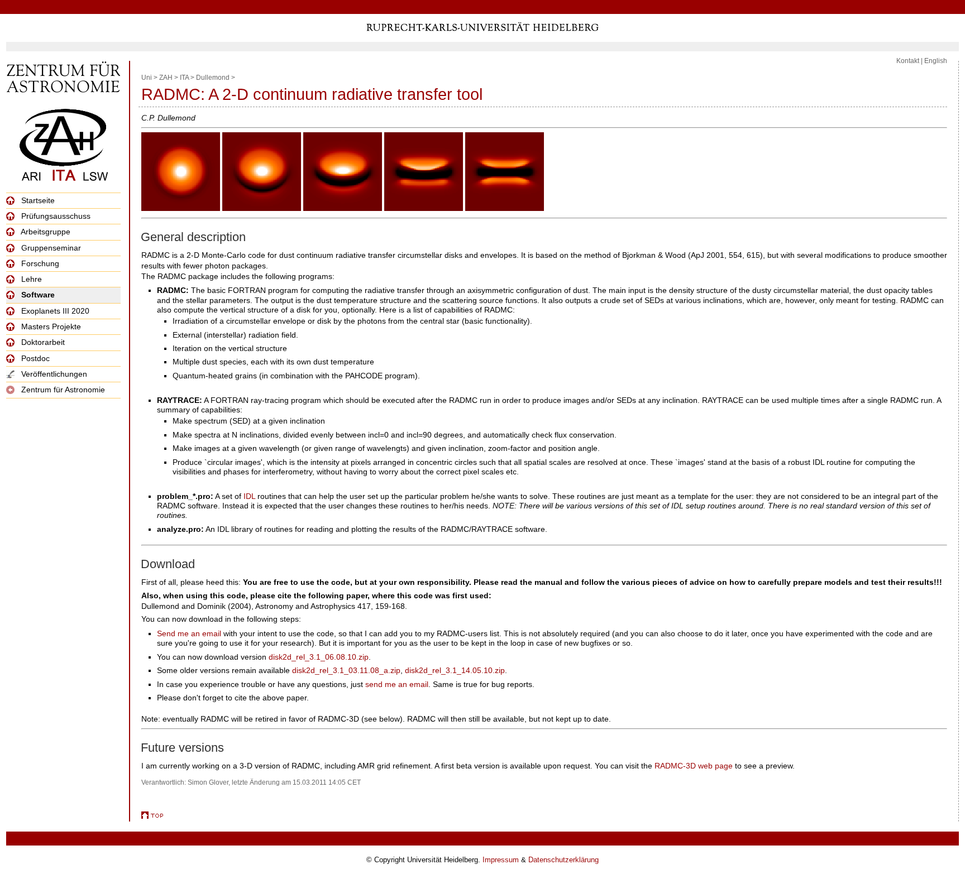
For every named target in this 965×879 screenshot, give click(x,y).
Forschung (39, 263)
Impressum (500, 860)
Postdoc (34, 358)
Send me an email (189, 633)
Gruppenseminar (50, 247)
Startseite (37, 200)
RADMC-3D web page (694, 765)
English (935, 60)
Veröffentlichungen (53, 373)
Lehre (30, 279)
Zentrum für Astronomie (62, 389)
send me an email (396, 684)
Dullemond (213, 77)
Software (37, 294)
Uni (146, 77)
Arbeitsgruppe (44, 231)
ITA (184, 77)
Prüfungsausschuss (54, 216)
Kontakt (907, 60)
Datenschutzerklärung (563, 860)
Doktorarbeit (42, 342)
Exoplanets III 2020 (54, 310)
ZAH (166, 77)
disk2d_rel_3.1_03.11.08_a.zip (346, 670)
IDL (249, 496)
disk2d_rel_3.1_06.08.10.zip (319, 656)
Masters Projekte (50, 326)
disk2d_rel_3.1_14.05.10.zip (455, 670)
